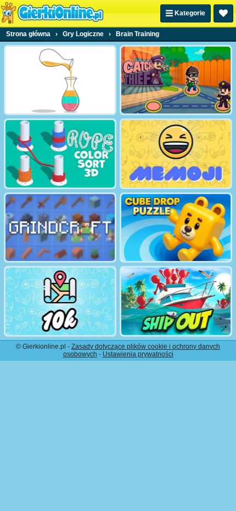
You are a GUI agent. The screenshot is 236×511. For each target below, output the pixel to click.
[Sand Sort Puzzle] (60, 80)
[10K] (60, 301)
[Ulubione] (223, 13)
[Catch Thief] (176, 80)
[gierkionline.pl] (52, 13)
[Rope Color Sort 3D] (60, 153)
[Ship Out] (176, 301)
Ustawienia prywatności (138, 354)
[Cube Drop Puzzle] (176, 227)
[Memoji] (176, 153)
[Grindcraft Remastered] (60, 227)
